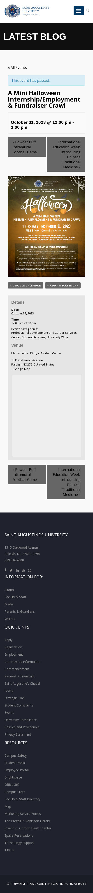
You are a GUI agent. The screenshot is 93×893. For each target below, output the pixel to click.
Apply (8, 640)
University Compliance (21, 720)
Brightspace (13, 777)
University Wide (57, 337)
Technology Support (19, 843)
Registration (13, 647)
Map (8, 806)
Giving (9, 691)
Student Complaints (19, 705)
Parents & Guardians (20, 611)
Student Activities (33, 337)
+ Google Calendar (25, 285)
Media (9, 604)
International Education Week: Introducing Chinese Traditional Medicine (67, 154)
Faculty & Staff (15, 597)
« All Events (17, 67)
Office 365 (12, 784)
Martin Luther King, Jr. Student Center (36, 353)
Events (9, 712)
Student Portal (15, 763)
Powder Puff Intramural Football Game (24, 146)
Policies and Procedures (22, 727)
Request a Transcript (20, 676)
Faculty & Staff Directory (22, 799)
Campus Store (15, 792)
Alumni (9, 589)
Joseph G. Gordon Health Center (28, 828)
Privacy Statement (18, 734)
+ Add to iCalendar (63, 285)
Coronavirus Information (22, 661)
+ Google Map (20, 369)
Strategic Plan (15, 698)
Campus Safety (16, 755)
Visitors (10, 619)
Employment (14, 654)
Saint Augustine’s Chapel (22, 683)
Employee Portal (17, 770)
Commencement (17, 669)
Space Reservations (19, 835)
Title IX (9, 850)
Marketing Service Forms (23, 813)
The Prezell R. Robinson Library (27, 821)
